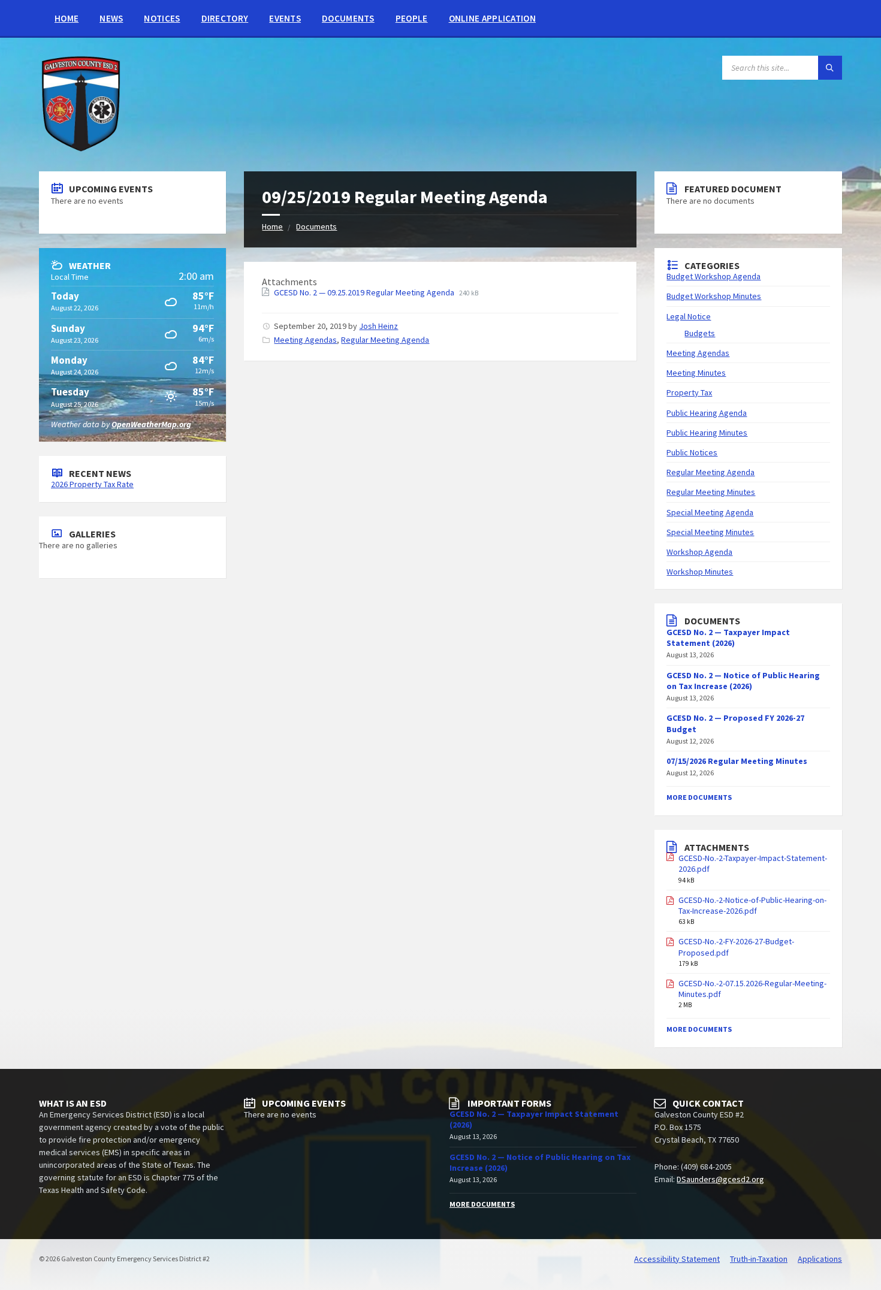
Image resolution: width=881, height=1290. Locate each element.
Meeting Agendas (305, 339)
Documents (348, 18)
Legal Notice (688, 316)
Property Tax (689, 392)
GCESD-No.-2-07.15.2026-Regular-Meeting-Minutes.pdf (752, 988)
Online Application (492, 18)
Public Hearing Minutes (706, 432)
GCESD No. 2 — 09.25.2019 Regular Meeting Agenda (365, 292)
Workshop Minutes (699, 571)
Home (67, 18)
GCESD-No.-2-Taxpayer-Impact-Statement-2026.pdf (752, 863)
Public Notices (691, 452)
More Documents (699, 797)
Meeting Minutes (696, 372)
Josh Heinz (378, 326)
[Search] (830, 68)
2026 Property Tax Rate (92, 484)
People (412, 18)
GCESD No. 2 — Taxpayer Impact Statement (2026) (728, 637)
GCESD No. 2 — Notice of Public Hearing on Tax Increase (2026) (743, 680)
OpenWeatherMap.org (151, 424)
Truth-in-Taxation (759, 1258)
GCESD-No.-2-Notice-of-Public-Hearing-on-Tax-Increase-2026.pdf (752, 905)
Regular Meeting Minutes (710, 492)
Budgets (699, 333)
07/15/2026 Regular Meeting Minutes (736, 761)
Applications (820, 1258)
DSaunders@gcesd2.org (720, 1179)
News (111, 18)
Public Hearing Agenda (706, 412)
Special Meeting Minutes (710, 532)
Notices (162, 18)
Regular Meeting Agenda (385, 339)
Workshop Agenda (699, 551)
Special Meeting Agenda (709, 512)
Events (285, 18)
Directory (225, 18)
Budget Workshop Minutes (713, 296)
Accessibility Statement (677, 1258)
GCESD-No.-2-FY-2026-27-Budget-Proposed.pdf (736, 946)
